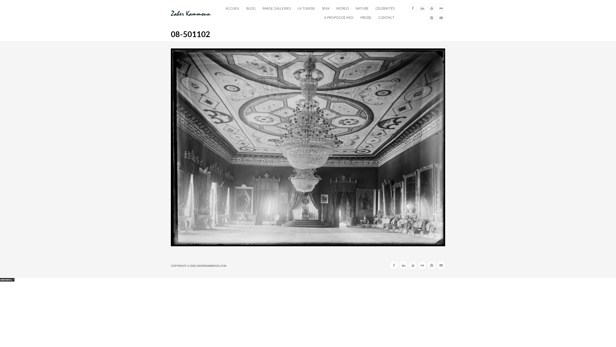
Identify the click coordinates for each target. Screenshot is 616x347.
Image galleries (276, 8)
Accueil (232, 8)
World (342, 8)
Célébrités (385, 8)
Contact (386, 17)
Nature (362, 8)
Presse (366, 17)
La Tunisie (306, 8)
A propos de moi (338, 17)
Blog (251, 8)
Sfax (325, 8)
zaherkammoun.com (211, 265)
